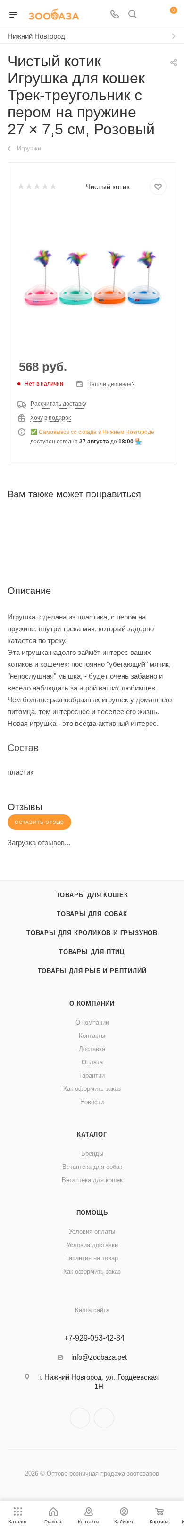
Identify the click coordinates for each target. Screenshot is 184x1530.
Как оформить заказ (92, 1088)
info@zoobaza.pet (99, 1357)
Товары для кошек (92, 895)
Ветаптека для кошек (92, 1180)
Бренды (92, 1153)
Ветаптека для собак (92, 1166)
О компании (92, 1003)
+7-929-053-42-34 (94, 1338)
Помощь (92, 1212)
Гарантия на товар (92, 1258)
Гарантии (92, 1075)
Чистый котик (108, 187)
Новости (92, 1101)
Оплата (92, 1062)
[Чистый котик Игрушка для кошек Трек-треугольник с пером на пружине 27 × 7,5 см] (92, 278)
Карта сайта (92, 1310)
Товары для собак (92, 914)
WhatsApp (104, 1418)
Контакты (92, 1035)
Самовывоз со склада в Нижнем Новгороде (96, 432)
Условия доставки (92, 1244)
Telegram (80, 1418)
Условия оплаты (92, 1231)
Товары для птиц (92, 951)
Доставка (92, 1048)
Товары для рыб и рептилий (92, 970)
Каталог (92, 1134)
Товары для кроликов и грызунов (92, 933)
